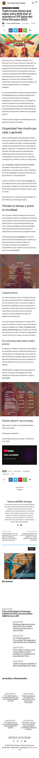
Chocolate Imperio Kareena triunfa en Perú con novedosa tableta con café (17, 613)
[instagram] (18, 525)
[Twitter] (15, 30)
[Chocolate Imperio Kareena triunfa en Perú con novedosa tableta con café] (19, 595)
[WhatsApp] (25, 30)
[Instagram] (17, 741)
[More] (30, 30)
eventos (10, 471)
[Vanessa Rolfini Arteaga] (3, 23)
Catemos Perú (9, 95)
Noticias (16, 8)
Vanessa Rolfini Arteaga (13, 23)
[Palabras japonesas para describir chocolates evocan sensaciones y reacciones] (6, 625)
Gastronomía (7, 8)
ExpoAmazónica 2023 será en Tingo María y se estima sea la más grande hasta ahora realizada (28, 537)
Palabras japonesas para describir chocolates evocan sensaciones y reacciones (24, 627)
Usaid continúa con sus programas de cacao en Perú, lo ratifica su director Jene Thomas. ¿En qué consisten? (10, 537)
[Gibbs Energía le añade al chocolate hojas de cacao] (6, 664)
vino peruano (6, 474)
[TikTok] (21, 741)
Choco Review (7, 608)
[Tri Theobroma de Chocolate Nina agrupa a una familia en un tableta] (6, 639)
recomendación (26, 471)
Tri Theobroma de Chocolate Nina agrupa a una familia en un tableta (24, 640)
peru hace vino (17, 471)
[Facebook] (11, 30)
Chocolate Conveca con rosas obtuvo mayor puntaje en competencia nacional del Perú (24, 652)
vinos (12, 474)
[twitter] (21, 525)
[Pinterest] (20, 30)
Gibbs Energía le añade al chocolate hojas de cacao (24, 664)
